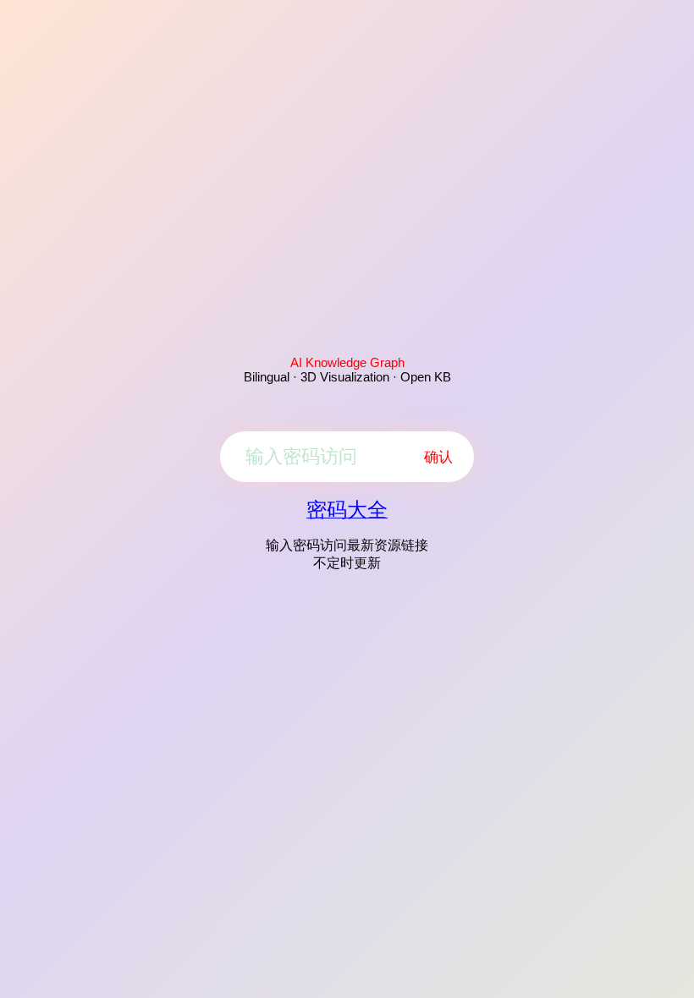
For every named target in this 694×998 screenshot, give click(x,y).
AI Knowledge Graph (347, 362)
